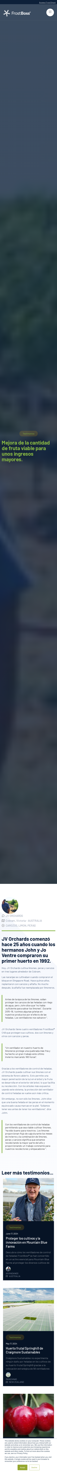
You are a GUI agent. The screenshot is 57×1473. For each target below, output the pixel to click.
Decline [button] (34, 1467)
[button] (50, 12)
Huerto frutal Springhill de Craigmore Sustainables (24, 1350)
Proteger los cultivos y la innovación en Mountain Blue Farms (26, 1242)
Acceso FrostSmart (47, 2)
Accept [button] (22, 1467)
